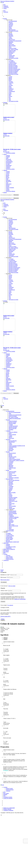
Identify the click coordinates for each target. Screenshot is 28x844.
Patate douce (8, 183)
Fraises (10, 87)
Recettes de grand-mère (14, 70)
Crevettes (11, 85)
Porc (10, 97)
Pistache (8, 185)
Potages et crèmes (12, 48)
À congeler (11, 60)
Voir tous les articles (10, 169)
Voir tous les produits (10, 153)
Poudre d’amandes (10, 187)
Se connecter (3, 582)
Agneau (10, 76)
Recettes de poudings (13, 71)
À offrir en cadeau (13, 63)
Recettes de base (12, 64)
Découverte (8, 159)
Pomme (7, 186)
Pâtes (10, 95)
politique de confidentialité (19, 599)
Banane (10, 77)
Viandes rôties (12, 55)
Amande (8, 171)
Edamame (8, 180)
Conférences (6, 7)
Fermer (2, 569)
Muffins (10, 43)
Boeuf (10, 80)
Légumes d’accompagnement (15, 40)
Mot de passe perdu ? (5, 579)
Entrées (10, 28)
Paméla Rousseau (10, 789)
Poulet (10, 93)
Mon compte (6, 793)
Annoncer (8, 790)
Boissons (11, 22)
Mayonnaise (8, 181)
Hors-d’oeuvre (12, 39)
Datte (7, 178)
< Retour (2, 618)
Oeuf (7, 182)
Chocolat (11, 81)
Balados (5, 192)
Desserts (10, 26)
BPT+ (4, 4)
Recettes (5, 18)
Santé (7, 158)
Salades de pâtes (12, 50)
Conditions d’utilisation (8, 810)
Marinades (11, 42)
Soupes (10, 54)
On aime (8, 164)
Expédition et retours (7, 797)
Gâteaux (10, 38)
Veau (10, 100)
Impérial (5, 639)
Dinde (10, 86)
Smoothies (11, 53)
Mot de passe (4, 577)
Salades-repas (12, 51)
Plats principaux (12, 29)
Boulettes (11, 34)
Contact (5, 8)
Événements (8, 162)
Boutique (5, 102)
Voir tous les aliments (10, 191)
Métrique (5, 637)
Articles (5, 154)
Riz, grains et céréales (13, 49)
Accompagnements (13, 21)
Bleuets (10, 79)
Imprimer (3, 620)
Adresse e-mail (4, 590)
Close (2, 571)
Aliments (8, 155)
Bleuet (7, 176)
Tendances (8, 166)
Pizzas (10, 47)
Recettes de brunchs (13, 65)
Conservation (9, 160)
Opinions (8, 167)
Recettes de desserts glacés (14, 69)
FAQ (4, 795)
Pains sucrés (11, 44)
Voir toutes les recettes (13, 31)
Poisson (10, 96)
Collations (11, 23)
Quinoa (7, 188)
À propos (5, 787)
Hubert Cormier (9, 788)
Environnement (9, 161)
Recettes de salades (13, 72)
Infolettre (5, 794)
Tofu (10, 98)
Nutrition (8, 156)
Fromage (11, 90)
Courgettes (11, 82)
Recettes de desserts (13, 68)
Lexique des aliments (7, 798)
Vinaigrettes (11, 56)
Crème (10, 84)
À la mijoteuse (12, 61)
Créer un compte (11, 585)
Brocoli (7, 177)
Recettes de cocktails (13, 66)
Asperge (8, 172)
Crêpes (10, 37)
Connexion (5, 6)
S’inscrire (3, 601)
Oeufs (10, 92)
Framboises (11, 88)
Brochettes (11, 35)
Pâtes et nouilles (12, 45)
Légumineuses (12, 91)
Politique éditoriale (7, 809)
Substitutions (8, 165)
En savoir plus (6, 119)
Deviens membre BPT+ (6, 616)
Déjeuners (11, 24)
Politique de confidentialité (9, 807)
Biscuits (10, 33)
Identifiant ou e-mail (5, 574)
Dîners (10, 27)
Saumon (8, 190)
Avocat (7, 174)
